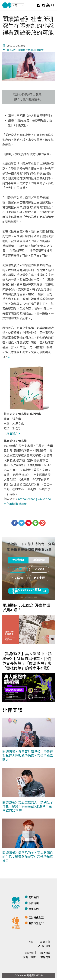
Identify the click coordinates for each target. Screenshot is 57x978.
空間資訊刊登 (36, 923)
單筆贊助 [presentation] (39, 560)
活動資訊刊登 (36, 917)
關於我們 (33, 897)
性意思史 (11, 49)
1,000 (20, 578)
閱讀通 (16, 922)
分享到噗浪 (42, 523)
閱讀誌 (16, 902)
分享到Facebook (14, 523)
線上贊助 (45, 952)
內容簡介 (13, 433)
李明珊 (29, 49)
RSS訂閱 (46, 946)
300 (20, 569)
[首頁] (6, 5)
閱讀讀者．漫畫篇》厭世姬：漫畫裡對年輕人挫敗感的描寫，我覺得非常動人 (27, 755)
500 (41, 569)
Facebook (38, 5)
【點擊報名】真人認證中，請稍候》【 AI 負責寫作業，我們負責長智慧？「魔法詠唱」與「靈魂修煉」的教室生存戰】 (27, 661)
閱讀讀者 (39, 49)
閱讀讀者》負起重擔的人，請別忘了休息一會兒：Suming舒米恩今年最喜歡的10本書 (27, 806)
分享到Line (35, 523)
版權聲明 (33, 903)
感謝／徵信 (29, 957)
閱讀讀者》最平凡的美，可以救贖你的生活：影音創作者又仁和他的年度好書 (27, 856)
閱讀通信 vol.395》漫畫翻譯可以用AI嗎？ (28, 607)
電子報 (47, 941)
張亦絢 (21, 49)
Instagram (43, 5)
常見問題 (45, 957)
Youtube (48, 5)
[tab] (18, 560)
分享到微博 (28, 523)
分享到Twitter (21, 523)
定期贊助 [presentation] (18, 560)
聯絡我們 (33, 909)
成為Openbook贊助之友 (26, 591)
